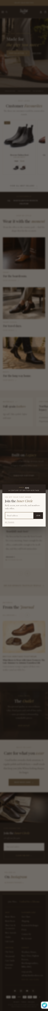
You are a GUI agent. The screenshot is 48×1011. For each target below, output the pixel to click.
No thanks (9, 522)
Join (38, 515)
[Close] (43, 487)
